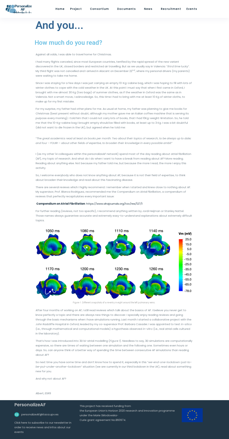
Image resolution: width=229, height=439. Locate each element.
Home (60, 9)
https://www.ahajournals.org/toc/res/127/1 (114, 204)
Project (76, 9)
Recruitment (171, 9)
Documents (126, 9)
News (148, 9)
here (24, 422)
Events (191, 9)
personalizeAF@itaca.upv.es (40, 414)
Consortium (99, 9)
